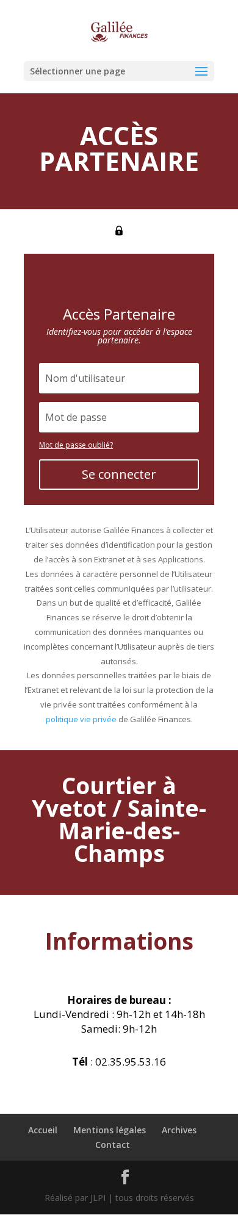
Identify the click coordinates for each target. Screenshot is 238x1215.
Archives (179, 1130)
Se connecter (119, 474)
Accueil (42, 1130)
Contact (112, 1144)
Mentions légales (109, 1130)
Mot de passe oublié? (76, 445)
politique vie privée (81, 719)
